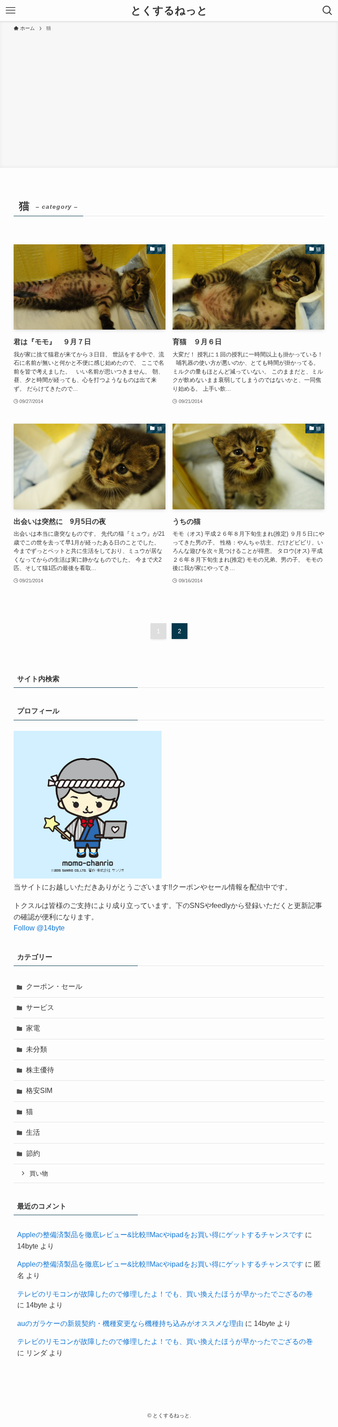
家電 (33, 1028)
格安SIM (39, 1090)
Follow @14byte (39, 928)
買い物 (38, 1173)
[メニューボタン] (10, 10)
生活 (33, 1132)
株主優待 (40, 1070)
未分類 (36, 1049)
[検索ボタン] (327, 10)
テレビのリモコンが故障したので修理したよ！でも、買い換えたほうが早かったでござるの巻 (165, 1294)
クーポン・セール (54, 986)
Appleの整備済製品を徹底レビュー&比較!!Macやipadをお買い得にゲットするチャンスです (160, 1234)
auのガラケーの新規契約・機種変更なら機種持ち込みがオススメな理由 (130, 1323)
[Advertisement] (169, 98)
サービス (40, 1007)
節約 (33, 1153)
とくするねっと (169, 10)
